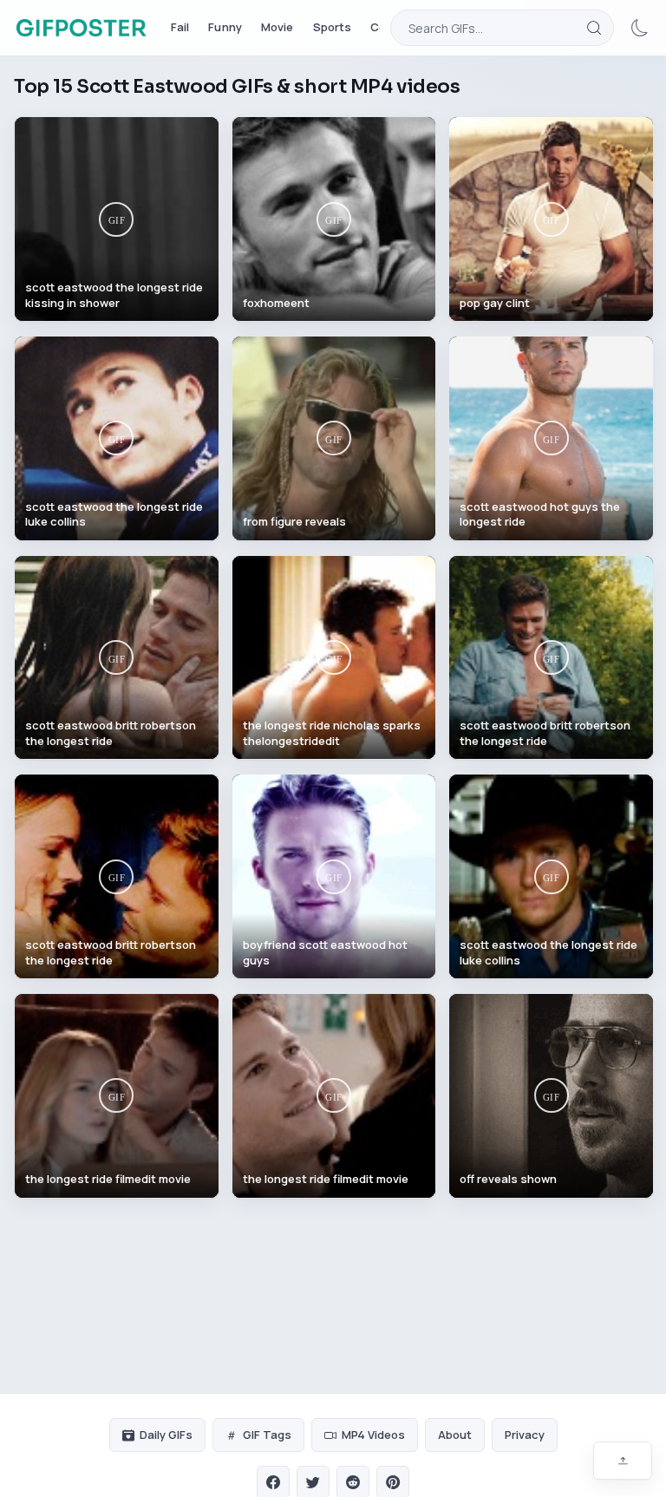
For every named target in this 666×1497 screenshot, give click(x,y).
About (455, 1434)
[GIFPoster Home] (81, 27)
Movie (277, 27)
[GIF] (117, 219)
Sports (332, 27)
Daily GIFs (166, 1434)
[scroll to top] (622, 1460)
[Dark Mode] (640, 27)
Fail (180, 27)
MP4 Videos (373, 1434)
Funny (225, 27)
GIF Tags (267, 1434)
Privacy (525, 1434)
